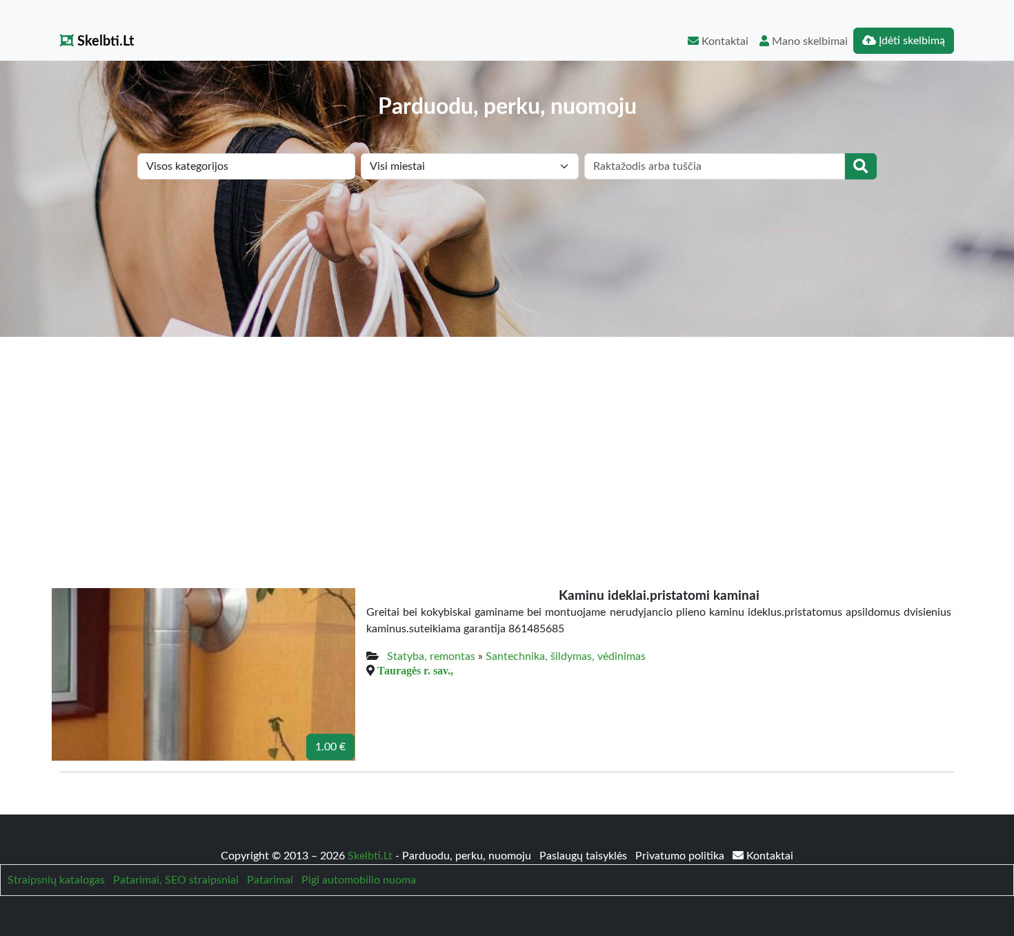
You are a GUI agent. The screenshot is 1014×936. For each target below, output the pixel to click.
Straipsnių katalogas (56, 880)
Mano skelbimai (808, 41)
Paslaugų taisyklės (584, 855)
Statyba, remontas (431, 656)
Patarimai (270, 880)
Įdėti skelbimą (910, 40)
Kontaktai (723, 41)
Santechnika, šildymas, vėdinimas (566, 656)
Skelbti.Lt (104, 41)
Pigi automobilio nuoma (358, 880)
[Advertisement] (507, 440)
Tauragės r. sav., (415, 670)
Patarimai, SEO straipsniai (176, 880)
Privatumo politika (681, 855)
